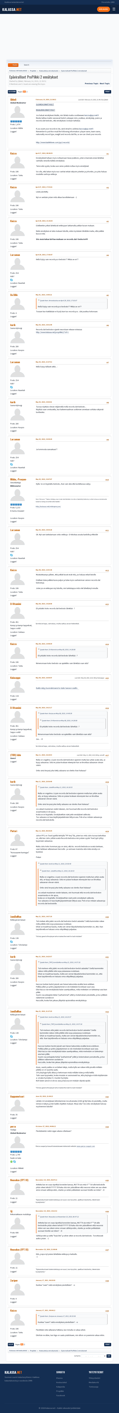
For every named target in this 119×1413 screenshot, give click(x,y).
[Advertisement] (59, 36)
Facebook (60, 1395)
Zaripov (14, 1280)
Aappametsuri (17, 1096)
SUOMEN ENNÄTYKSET (45, 104)
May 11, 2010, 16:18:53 (44, 755)
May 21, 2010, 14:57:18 (44, 916)
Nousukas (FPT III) (19, 1180)
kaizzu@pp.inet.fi (91, 115)
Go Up (11, 1344)
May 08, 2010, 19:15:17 (44, 708)
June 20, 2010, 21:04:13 (44, 1096)
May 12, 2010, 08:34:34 (44, 831)
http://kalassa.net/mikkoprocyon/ (48, 506)
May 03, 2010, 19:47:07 (44, 479)
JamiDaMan (15, 916)
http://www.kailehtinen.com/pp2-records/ (53, 142)
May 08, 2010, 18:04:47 (44, 678)
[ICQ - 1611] (11, 1161)
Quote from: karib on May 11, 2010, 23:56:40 (55, 864)
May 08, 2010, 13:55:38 (44, 570)
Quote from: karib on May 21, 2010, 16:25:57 (55, 1017)
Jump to (77, 1356)
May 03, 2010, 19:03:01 (44, 402)
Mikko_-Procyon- (18, 479)
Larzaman (15, 255)
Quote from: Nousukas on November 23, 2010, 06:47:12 (59, 1216)
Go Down (12, 92)
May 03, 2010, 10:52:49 (44, 325)
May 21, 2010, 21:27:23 (44, 1011)
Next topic (105, 83)
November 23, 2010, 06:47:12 (46, 1180)
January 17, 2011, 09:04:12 (45, 1310)
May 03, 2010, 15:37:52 (44, 362)
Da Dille (14, 295)
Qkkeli (13, 99)
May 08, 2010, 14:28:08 (44, 604)
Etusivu (59, 1378)
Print (107, 92)
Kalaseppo (15, 678)
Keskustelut (61, 1382)
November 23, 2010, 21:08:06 (46, 1249)
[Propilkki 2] (11, 514)
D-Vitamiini (15, 604)
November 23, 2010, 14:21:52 (46, 1211)
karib (12, 325)
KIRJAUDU (103, 9)
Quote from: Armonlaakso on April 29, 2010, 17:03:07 (58, 300)
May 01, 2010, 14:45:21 (44, 295)
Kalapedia (60, 1386)
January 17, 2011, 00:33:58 (45, 1280)
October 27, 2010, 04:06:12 (46, 1126)
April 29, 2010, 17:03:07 (44, 255)
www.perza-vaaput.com (86, 1146)
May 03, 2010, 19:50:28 (44, 530)
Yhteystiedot (94, 1378)
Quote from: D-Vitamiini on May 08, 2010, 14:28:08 (57, 649)
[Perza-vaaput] (11, 1164)
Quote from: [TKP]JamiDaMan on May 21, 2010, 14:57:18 (60, 962)
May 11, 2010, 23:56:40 (44, 782)
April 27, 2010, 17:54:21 (44, 187)
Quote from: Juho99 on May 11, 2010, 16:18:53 (56, 787)
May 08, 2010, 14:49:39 (44, 644)
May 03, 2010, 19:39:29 (44, 439)
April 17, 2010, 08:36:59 (44, 153)
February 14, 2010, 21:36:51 (46, 100)
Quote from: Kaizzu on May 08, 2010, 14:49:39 (56, 713)
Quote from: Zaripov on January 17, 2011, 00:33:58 (58, 1316)
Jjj (11, 1211)
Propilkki (60, 1391)
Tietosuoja (93, 1386)
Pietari (13, 831)
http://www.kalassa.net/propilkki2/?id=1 (52, 332)
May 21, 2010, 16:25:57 (44, 957)
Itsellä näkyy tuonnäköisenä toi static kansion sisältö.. (57, 688)
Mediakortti (94, 1382)
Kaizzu (13, 153)
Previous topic (91, 83)
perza (13, 1126)
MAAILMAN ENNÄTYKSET (45, 110)
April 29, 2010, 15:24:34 (44, 221)
